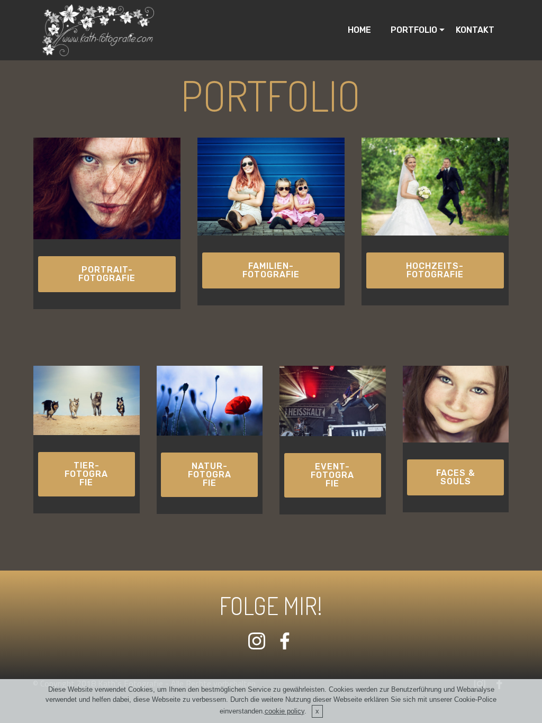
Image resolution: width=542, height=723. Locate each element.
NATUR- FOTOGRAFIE (209, 474)
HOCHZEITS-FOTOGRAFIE (435, 270)
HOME (359, 30)
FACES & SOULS (455, 477)
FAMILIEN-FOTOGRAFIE (271, 270)
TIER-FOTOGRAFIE (86, 473)
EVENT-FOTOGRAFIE (332, 475)
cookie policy (284, 711)
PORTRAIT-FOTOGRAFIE (107, 274)
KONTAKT (475, 30)
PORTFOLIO (409, 30)
